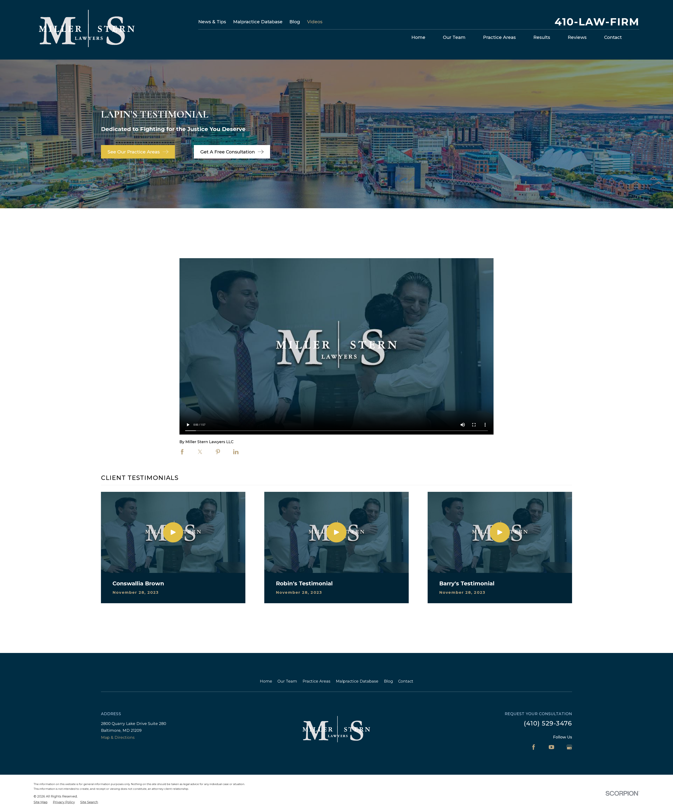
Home (266, 681)
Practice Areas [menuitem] (499, 37)
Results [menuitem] (541, 37)
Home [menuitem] (418, 37)
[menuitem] (40, 802)
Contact (405, 681)
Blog (294, 21)
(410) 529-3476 (548, 723)
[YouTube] (551, 747)
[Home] (87, 30)
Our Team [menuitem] (454, 37)
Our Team (287, 681)
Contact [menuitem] (613, 37)
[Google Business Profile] (569, 747)
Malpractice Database (258, 21)
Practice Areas (316, 681)
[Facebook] (533, 747)
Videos (314, 21)
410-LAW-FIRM (597, 22)
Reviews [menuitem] (577, 37)
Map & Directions (118, 737)
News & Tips (212, 21)
